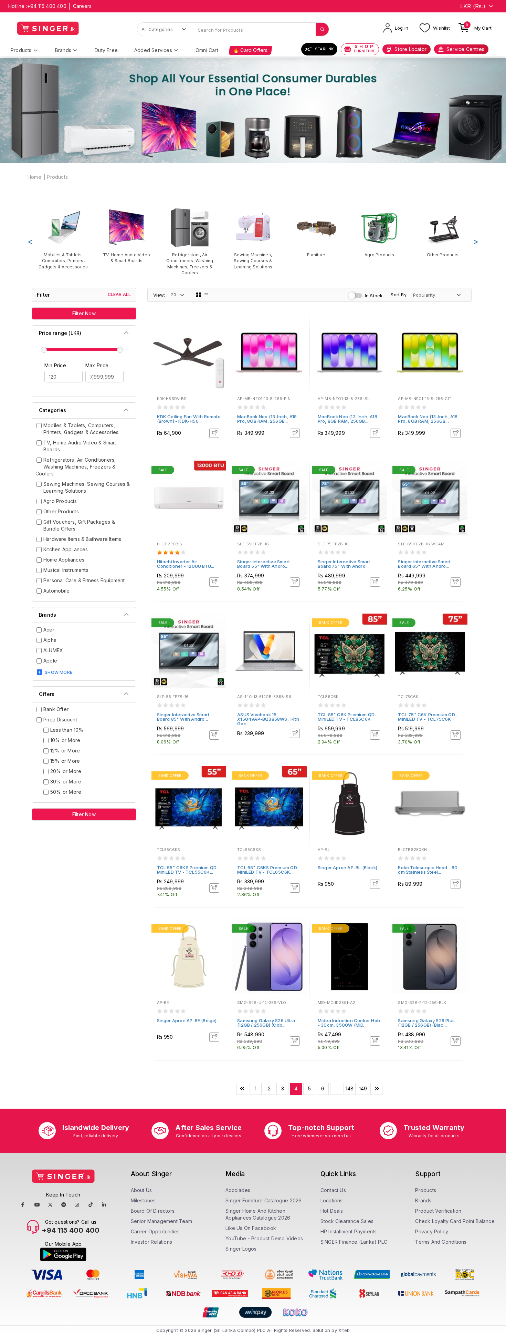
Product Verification (438, 1211)
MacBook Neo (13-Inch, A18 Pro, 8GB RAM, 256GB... (267, 419)
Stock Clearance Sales (346, 1221)
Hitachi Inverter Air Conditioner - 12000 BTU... (185, 564)
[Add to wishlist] (219, 325)
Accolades (237, 1190)
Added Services (153, 50)
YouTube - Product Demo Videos (264, 1238)
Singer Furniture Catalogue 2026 (263, 1200)
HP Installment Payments (348, 1231)
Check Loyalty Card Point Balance (454, 1221)
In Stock (374, 295)
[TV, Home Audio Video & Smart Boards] (126, 235)
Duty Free (106, 50)
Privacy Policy (431, 1231)
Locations (331, 1200)
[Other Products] (442, 232)
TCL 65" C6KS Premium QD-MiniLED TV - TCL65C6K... (268, 870)
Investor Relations (151, 1242)
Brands (63, 50)
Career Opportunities (155, 1231)
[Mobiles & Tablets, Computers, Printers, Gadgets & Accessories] (63, 238)
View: (159, 295)
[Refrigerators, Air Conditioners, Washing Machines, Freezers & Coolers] (189, 241)
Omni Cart (207, 50)
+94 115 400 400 (46, 6)
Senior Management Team (161, 1221)
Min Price (55, 365)
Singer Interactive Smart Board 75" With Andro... (344, 564)
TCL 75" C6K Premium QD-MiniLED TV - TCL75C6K (427, 717)
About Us (141, 1190)
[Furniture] (316, 232)
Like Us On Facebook (250, 1228)
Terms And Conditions (440, 1242)
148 (350, 1088)
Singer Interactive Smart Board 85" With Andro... (183, 717)
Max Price (97, 365)
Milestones (143, 1200)
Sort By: (399, 294)
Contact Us (333, 1190)
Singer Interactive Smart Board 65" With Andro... (424, 564)
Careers (82, 6)
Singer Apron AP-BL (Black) (347, 867)
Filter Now (84, 313)
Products (21, 50)
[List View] (206, 295)
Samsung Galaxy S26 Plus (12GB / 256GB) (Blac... (426, 1023)
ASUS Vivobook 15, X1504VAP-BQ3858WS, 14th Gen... (268, 719)
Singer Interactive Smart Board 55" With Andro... (263, 564)
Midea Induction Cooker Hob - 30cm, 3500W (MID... (349, 1023)
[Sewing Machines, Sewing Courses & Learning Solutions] (253, 238)
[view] (219, 344)
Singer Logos (240, 1249)
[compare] (219, 335)
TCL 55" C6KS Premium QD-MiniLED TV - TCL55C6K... (188, 870)
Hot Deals (331, 1211)
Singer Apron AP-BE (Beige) (187, 1020)
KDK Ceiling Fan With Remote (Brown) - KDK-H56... (189, 419)
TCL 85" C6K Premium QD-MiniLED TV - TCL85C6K (347, 717)
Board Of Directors (153, 1211)
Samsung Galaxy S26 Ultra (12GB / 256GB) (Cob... (266, 1023)
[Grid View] (198, 295)
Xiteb (344, 1330)
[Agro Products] (379, 232)
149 (363, 1088)
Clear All (119, 294)
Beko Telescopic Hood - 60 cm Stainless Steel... (427, 870)
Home (34, 177)
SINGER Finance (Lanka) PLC (353, 1242)
